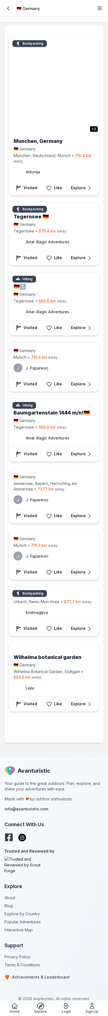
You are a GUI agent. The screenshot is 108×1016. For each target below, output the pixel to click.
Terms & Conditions (22, 964)
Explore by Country (22, 913)
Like (58, 188)
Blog (8, 905)
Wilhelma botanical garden (47, 657)
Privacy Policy (17, 956)
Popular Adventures (22, 921)
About (9, 897)
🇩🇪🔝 (20, 286)
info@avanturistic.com (26, 809)
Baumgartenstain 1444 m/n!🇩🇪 (52, 413)
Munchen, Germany (38, 141)
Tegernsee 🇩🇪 (31, 216)
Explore (78, 188)
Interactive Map (18, 929)
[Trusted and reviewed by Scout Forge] (54, 865)
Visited (30, 188)
